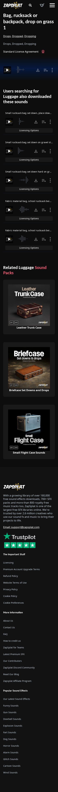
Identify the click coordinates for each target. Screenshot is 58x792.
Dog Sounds (9, 739)
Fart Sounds (9, 732)
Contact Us (9, 627)
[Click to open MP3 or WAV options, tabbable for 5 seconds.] (38, 70)
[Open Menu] (52, 5)
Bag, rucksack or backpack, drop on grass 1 (28, 22)
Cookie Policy (10, 596)
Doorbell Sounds (12, 719)
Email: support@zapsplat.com (21, 527)
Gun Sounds (9, 712)
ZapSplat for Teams (13, 647)
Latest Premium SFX (13, 654)
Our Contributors (12, 660)
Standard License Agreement (21, 51)
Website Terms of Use (15, 582)
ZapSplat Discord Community (19, 667)
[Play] (7, 70)
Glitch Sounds (10, 759)
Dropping (30, 36)
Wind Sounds (10, 772)
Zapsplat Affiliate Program (17, 680)
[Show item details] (52, 70)
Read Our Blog (11, 674)
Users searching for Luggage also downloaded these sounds (27, 96)
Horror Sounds (11, 745)
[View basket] (42, 5)
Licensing (8, 562)
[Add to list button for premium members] (45, 70)
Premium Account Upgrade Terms (21, 569)
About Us (8, 620)
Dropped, (18, 36)
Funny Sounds (11, 705)
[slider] (24, 69)
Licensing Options (29, 130)
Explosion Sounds (12, 725)
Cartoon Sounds (11, 765)
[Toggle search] (30, 5)
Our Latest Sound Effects (16, 699)
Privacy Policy (10, 589)
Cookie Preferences (13, 602)
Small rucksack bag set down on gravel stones (30, 142)
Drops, (7, 36)
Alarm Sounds (10, 752)
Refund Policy (10, 575)
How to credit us (12, 640)
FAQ (5, 634)
